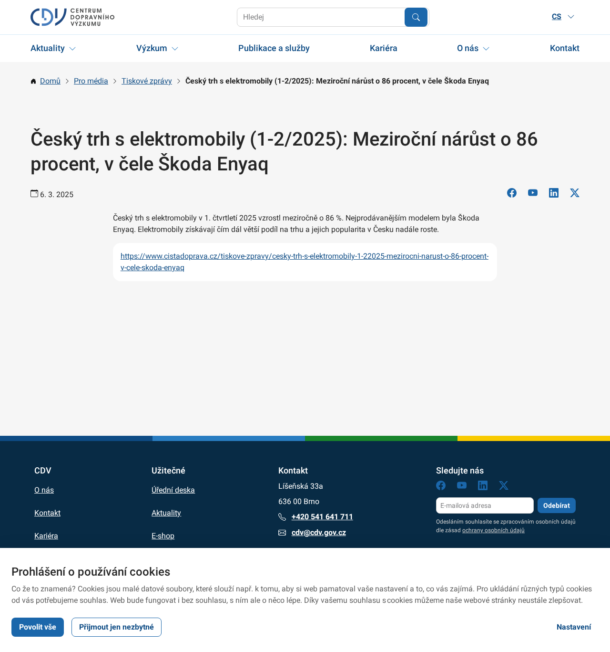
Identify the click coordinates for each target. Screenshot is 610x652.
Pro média (91, 80)
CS (556, 16)
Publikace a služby (274, 48)
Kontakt (565, 48)
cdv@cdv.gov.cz (319, 532)
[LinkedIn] (554, 194)
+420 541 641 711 (322, 516)
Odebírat (556, 505)
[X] (575, 194)
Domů (50, 80)
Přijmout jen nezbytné (116, 626)
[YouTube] (533, 194)
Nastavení (574, 626)
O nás (467, 48)
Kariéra (383, 48)
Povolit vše (37, 626)
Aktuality (47, 48)
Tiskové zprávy (147, 80)
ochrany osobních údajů (493, 530)
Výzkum (151, 48)
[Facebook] (512, 194)
